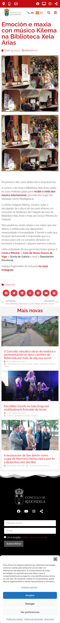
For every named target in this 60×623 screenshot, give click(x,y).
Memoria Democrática (39, 466)
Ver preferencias (30, 612)
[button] (55, 559)
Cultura (10, 416)
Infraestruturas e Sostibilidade (19, 364)
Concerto (9, 284)
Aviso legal (49, 619)
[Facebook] (38, 4)
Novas (36, 364)
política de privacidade (34, 537)
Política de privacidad (33, 619)
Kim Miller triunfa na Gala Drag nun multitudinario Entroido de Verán (26, 408)
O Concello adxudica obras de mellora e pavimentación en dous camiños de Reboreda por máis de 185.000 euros (30, 355)
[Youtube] (26, 511)
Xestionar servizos (29, 587)
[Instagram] (50, 4)
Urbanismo (44, 364)
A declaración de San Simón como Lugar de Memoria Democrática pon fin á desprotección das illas (29, 459)
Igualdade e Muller (22, 416)
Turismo (34, 416)
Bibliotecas (31, 50)
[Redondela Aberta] (44, 4)
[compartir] (56, 4)
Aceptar (30, 595)
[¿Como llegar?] (4, 3)
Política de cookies (14, 619)
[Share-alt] (41, 511)
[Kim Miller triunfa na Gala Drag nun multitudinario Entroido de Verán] (30, 386)
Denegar (30, 603)
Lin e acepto (27, 537)
